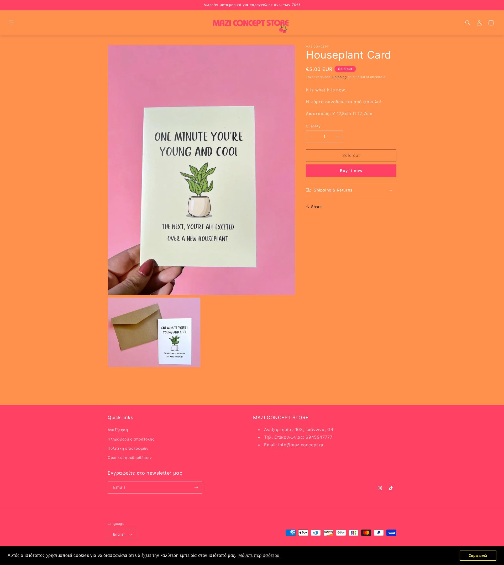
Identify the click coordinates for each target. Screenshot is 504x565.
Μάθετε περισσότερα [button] (259, 555)
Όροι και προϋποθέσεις (130, 457)
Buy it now (351, 170)
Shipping (339, 77)
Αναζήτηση (118, 429)
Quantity (313, 126)
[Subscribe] (196, 487)
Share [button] (316, 207)
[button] (11, 23)
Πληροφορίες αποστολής (131, 439)
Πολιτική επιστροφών (128, 448)
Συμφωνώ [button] (478, 555)
